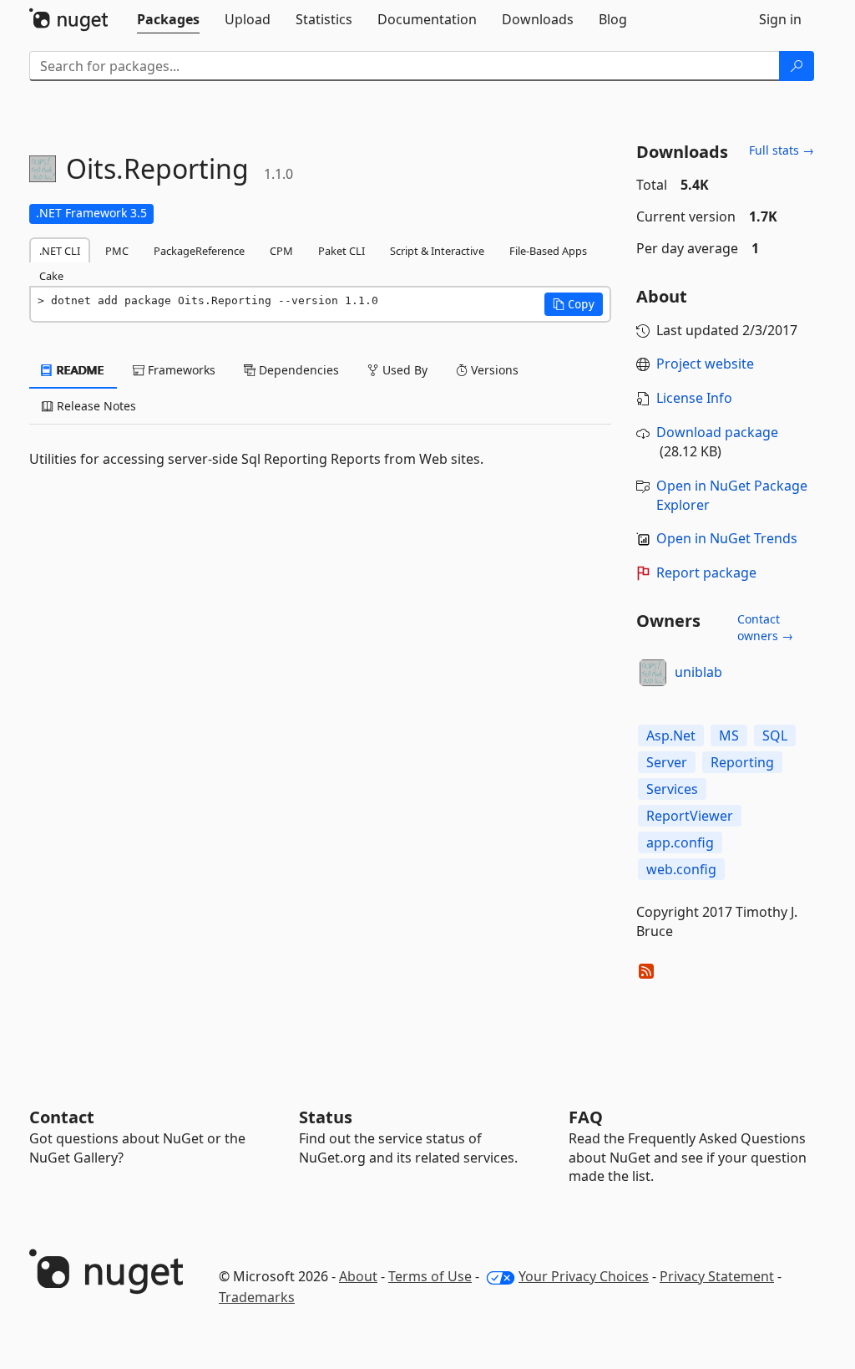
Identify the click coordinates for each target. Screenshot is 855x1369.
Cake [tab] (51, 275)
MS (729, 735)
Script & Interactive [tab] (437, 250)
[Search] (796, 66)
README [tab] (78, 370)
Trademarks (257, 1297)
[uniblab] (653, 673)
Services (672, 789)
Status (325, 1117)
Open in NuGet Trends (726, 538)
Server (666, 762)
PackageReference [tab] (199, 250)
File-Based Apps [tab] (548, 250)
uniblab (698, 672)
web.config (681, 869)
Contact (61, 1117)
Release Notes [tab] (94, 406)
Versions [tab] (493, 370)
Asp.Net (671, 735)
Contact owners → (765, 627)
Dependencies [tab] (297, 370)
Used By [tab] (403, 370)
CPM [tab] (281, 250)
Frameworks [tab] (179, 370)
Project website (705, 363)
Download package (717, 432)
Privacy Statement (717, 1276)
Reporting (742, 762)
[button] (573, 304)
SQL (774, 735)
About (358, 1276)
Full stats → (781, 150)
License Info (694, 398)
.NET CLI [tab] (59, 250)
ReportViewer (689, 816)
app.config (680, 842)
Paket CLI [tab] (341, 250)
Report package (706, 572)
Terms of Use (430, 1276)
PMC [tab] (117, 250)
